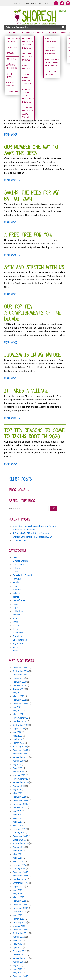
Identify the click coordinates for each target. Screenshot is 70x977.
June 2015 (17, 890)
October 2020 (19, 721)
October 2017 (19, 807)
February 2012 (20, 951)
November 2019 (20, 754)
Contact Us (45, 3)
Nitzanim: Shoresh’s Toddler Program (27, 43)
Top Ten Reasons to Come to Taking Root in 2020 (34, 434)
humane (17, 589)
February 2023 (20, 682)
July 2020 (17, 732)
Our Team (11, 59)
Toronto (16, 625)
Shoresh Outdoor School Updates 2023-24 (32, 537)
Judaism (16, 593)
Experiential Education (23, 575)
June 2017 (17, 815)
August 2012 (19, 937)
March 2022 (18, 696)
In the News (9, 75)
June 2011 (17, 969)
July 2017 (17, 811)
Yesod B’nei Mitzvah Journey (26, 79)
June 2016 (17, 850)
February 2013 (20, 922)
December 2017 (20, 800)
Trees (15, 629)
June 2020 (17, 736)
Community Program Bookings (51, 50)
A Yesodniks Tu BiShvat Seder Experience (32, 533)
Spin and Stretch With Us (34, 268)
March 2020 (18, 743)
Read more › (12, 135)
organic (16, 607)
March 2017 (18, 825)
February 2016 (20, 865)
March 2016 (18, 861)
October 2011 (19, 955)
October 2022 (19, 685)
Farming (17, 579)
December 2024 (20, 667)
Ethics (15, 572)
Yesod (15, 651)
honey (16, 586)
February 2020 (20, 746)
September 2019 (21, 757)
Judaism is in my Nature (32, 355)
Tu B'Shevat (18, 633)
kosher (16, 597)
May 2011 (17, 973)
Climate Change (20, 561)
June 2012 (17, 940)
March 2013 (18, 919)
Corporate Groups (50, 73)
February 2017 (20, 829)
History (10, 53)
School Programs (50, 40)
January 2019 (19, 775)
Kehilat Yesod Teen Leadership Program (27, 95)
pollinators (18, 611)
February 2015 (20, 901)
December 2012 (20, 929)
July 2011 (17, 965)
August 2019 (19, 761)
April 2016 (17, 858)
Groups (52, 32)
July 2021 (17, 707)
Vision (15, 647)
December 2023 (20, 675)
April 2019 (17, 768)
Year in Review (10, 84)
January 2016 (19, 868)
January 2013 (19, 926)
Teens (15, 622)
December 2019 (20, 750)
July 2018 (17, 789)
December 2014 (20, 904)
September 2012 (21, 933)
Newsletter (29, 3)
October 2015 (19, 879)
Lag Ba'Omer (19, 600)
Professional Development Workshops (51, 62)
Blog (17, 3)
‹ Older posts (18, 479)
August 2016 (19, 847)
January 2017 (19, 833)
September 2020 (21, 725)
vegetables (18, 643)
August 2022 (19, 689)
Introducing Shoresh (12, 40)
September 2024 (21, 671)
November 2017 (20, 804)
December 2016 (20, 836)
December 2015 (20, 872)
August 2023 (19, 678)
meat (15, 604)
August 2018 (19, 786)
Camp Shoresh (26, 67)
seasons (16, 615)
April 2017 (17, 822)
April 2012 (17, 947)
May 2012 (17, 944)
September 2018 (21, 782)
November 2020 (20, 718)
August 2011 (19, 962)
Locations (11, 47)
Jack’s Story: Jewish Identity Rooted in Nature (34, 526)
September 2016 (21, 843)
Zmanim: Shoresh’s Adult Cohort (27, 112)
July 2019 (17, 764)
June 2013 (17, 915)
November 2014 (20, 908)
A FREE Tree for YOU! (28, 235)
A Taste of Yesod (20, 540)
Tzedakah (17, 636)
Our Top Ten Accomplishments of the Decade (32, 313)
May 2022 (17, 693)
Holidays (17, 582)
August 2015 (19, 886)
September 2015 (21, 883)
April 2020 (17, 739)
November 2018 (20, 779)
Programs (28, 32)
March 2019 (18, 772)
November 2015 (20, 876)
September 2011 (21, 958)
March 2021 (18, 714)
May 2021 (17, 711)
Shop (63, 32)
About (12, 32)
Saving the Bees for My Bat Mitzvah (31, 196)
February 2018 (20, 797)
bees (15, 557)
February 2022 (20, 700)
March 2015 (18, 897)
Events (39, 32)
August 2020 (19, 728)
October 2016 (19, 840)
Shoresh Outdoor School (27, 56)
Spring (16, 618)
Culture (16, 568)
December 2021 (20, 703)
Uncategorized (20, 640)
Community (18, 564)
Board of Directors (11, 66)
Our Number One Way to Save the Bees (31, 151)
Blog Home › (19, 490)
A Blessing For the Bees (24, 529)
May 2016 (17, 854)
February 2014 (20, 912)
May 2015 (17, 894)
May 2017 (17, 818)
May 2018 (17, 793)
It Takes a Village (26, 391)
